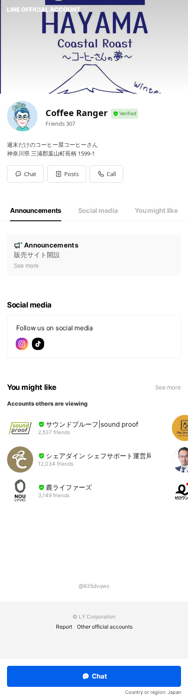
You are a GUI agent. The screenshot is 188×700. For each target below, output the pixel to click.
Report (64, 626)
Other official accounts (104, 626)
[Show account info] (124, 114)
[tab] (35, 210)
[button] (66, 174)
